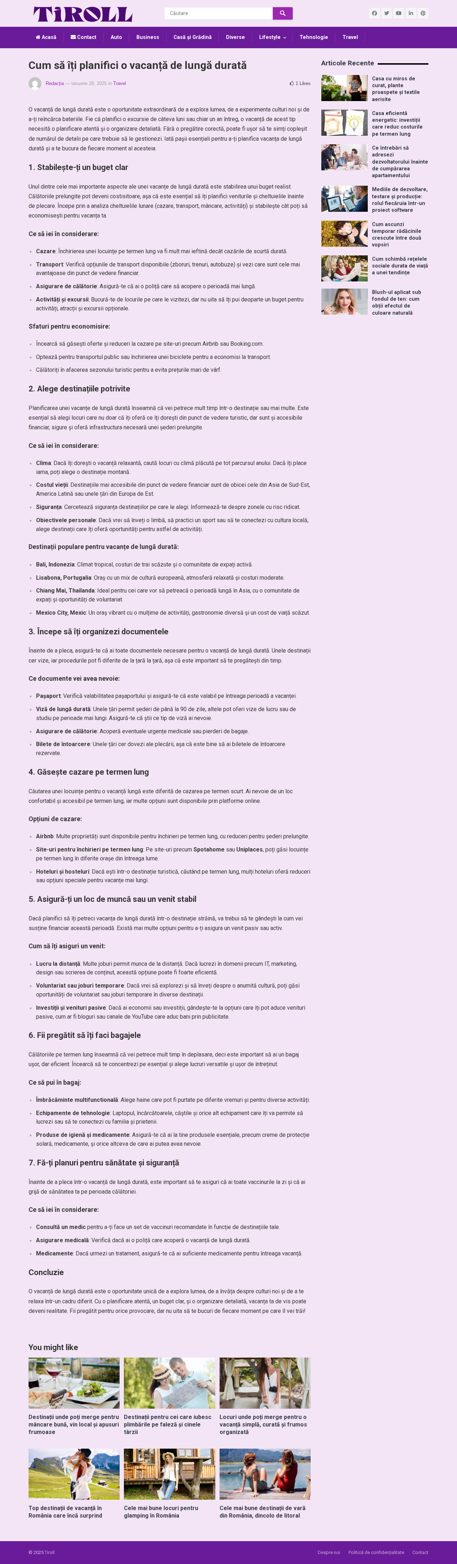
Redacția (55, 83)
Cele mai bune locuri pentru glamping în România (161, 1512)
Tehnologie (314, 37)
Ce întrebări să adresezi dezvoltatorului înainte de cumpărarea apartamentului (400, 162)
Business (147, 37)
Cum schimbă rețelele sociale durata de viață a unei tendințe (400, 266)
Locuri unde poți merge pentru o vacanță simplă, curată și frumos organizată (263, 1424)
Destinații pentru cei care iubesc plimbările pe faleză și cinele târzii (167, 1424)
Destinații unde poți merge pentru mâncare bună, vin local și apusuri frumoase (74, 1424)
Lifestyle (270, 37)
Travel (350, 37)
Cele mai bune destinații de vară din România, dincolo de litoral (263, 1512)
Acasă (48, 37)
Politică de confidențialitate (376, 1552)
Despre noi (329, 1552)
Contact (86, 37)
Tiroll (50, 1552)
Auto (116, 37)
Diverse (235, 37)
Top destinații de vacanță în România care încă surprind (65, 1512)
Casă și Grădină (193, 37)
